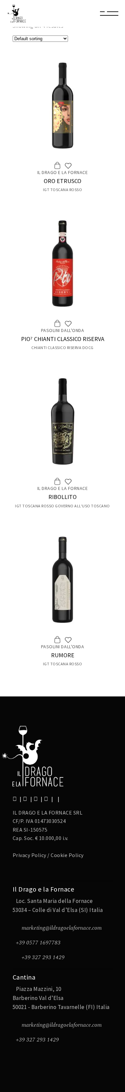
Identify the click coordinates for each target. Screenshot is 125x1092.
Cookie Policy (67, 855)
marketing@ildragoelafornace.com (62, 928)
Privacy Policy (29, 855)
